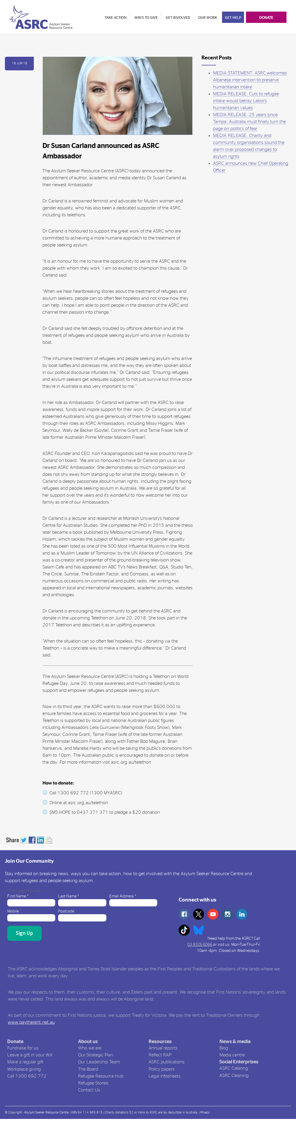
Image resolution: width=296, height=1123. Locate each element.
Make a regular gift (25, 1062)
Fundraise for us (22, 1048)
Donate (15, 1041)
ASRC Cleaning (234, 1075)
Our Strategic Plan (95, 1055)
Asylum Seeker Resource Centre (46, 1112)
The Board (88, 1069)
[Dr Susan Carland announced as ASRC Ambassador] (117, 96)
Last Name (68, 896)
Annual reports (163, 1048)
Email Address (122, 896)
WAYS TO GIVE (146, 18)
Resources (160, 1041)
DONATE (266, 18)
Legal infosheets (164, 1076)
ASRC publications (166, 1062)
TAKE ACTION (116, 18)
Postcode (66, 911)
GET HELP (233, 18)
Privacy (205, 1112)
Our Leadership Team (99, 1062)
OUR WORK (207, 18)
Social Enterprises (238, 1061)
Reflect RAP (160, 1055)
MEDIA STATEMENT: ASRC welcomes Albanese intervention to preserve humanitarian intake (250, 80)
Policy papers (162, 1069)
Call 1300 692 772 (27, 1076)
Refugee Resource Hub (100, 1076)
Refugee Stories (93, 1083)
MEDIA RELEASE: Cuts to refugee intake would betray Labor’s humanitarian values (246, 101)
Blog (223, 1048)
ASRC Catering (233, 1068)
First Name (17, 896)
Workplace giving (24, 1069)
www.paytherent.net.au (31, 1022)
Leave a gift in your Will (29, 1055)
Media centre (232, 1055)
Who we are (89, 1048)
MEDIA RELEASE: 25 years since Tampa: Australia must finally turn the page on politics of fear (249, 121)
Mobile (13, 911)
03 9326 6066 (199, 945)
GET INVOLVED (178, 18)
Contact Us (89, 1090)
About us (88, 1041)
